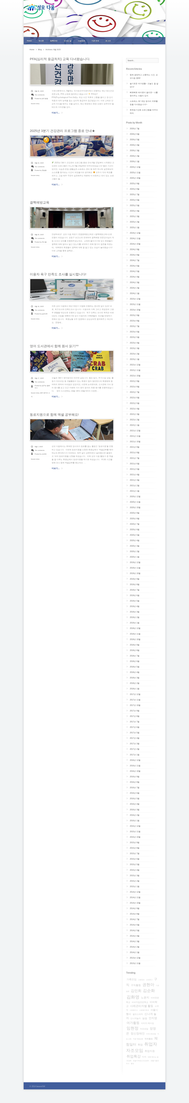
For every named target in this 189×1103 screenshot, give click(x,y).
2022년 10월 (135, 376)
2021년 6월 (134, 464)
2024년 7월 (134, 260)
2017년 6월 (134, 727)
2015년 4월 (134, 870)
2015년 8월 (134, 848)
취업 (140, 1044)
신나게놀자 (135, 1018)
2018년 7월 (134, 656)
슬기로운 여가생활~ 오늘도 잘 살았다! (144, 85)
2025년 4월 (134, 211)
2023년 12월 (135, 299)
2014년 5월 (134, 930)
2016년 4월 (134, 804)
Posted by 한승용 (41, 170)
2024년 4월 (134, 277)
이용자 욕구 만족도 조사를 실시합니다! (58, 274)
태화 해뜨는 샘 (153, 1057)
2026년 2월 (134, 156)
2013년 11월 (135, 963)
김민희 (136, 991)
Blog (40, 50)
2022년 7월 (134, 392)
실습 (144, 1018)
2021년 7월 (134, 458)
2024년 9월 (134, 249)
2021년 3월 (134, 480)
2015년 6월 (134, 859)
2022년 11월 (135, 370)
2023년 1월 (134, 359)
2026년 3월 (134, 150)
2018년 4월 (134, 672)
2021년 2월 (134, 485)
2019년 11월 (135, 568)
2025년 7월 (134, 194)
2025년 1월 (134, 227)
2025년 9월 (134, 183)
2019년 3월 (134, 612)
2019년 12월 (135, 562)
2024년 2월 (134, 288)
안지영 (153, 1018)
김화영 (133, 996)
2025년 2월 (134, 222)
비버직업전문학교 (140, 1002)
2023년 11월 (135, 304)
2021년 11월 (135, 436)
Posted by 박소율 (41, 242)
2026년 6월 (134, 134)
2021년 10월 (135, 441)
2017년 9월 (134, 711)
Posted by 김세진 (41, 454)
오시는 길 (67, 41)
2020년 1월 (134, 557)
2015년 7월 (134, 853)
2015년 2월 (134, 881)
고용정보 (141, 980)
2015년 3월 (134, 875)
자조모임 (144, 1029)
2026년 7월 (134, 128)
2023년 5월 (134, 337)
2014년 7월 (134, 919)
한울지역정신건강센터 (141, 1061)
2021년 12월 (135, 431)
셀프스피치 (138, 1014)
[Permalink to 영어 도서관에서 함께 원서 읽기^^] (72, 361)
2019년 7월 (134, 590)
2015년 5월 (134, 864)
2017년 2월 (134, 749)
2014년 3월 (134, 941)
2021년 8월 (134, 452)
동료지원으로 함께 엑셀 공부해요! (54, 414)
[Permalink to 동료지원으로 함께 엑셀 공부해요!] (72, 430)
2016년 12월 (135, 760)
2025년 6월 (134, 200)
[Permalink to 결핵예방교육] (72, 218)
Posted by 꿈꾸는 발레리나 (42, 387)
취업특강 (134, 1056)
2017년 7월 (134, 722)
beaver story (35, 103)
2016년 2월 (134, 815)
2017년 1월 (134, 755)
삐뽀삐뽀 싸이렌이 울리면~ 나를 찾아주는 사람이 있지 (144, 94)
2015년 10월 (135, 837)
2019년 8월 (134, 584)
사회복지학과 (144, 1010)
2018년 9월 (134, 645)
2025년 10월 (135, 178)
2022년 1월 (134, 425)
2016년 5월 (134, 798)
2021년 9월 (134, 447)
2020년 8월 (134, 518)
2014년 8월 (134, 914)
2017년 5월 (134, 733)
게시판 (41, 41)
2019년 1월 (134, 623)
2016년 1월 (134, 820)
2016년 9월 (134, 777)
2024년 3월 (134, 282)
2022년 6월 (134, 397)
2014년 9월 (134, 908)
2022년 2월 (134, 420)
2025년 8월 (134, 189)
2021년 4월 (134, 474)
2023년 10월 (135, 310)
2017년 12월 (135, 694)
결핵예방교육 (39, 202)
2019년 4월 (134, 606)
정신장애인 (138, 1033)
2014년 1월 (134, 952)
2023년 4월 (134, 343)
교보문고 (149, 980)
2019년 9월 (134, 579)
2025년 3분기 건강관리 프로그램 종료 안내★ (62, 131)
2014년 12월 (135, 892)
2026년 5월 (134, 139)
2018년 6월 (134, 661)
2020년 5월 (134, 535)
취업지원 (150, 1051)
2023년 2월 (134, 354)
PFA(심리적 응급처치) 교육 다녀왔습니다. (60, 59)
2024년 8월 (134, 255)
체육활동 (149, 1039)
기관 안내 (95, 41)
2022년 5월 (134, 403)
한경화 (129, 1061)
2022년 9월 (134, 381)
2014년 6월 (134, 925)
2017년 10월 (135, 705)
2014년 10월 (135, 903)
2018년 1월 (134, 689)
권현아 (148, 984)
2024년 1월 (134, 293)
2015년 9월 (134, 842)
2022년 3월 (134, 414)
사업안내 (81, 41)
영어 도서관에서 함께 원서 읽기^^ (54, 346)
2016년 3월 (134, 810)
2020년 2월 (134, 551)
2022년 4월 (134, 409)
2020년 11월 (135, 502)
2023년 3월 (134, 348)
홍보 (132, 1063)
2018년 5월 (134, 667)
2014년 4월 (134, 936)
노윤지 (145, 997)
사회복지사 (134, 1010)
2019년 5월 (134, 601)
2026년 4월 (134, 145)
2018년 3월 (134, 678)
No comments (39, 95)
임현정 (133, 1028)
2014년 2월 (134, 947)
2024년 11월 (135, 238)
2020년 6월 (134, 529)
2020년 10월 (135, 507)
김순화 (149, 990)
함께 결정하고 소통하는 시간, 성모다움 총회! (144, 76)
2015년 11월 (135, 831)
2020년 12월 (135, 496)
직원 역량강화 (138, 1039)
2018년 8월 (134, 650)
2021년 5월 (134, 469)
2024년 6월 (134, 266)
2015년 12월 (135, 826)
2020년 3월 (134, 546)
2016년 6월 (134, 793)
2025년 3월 (134, 216)
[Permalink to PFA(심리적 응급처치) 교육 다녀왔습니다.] (72, 74)
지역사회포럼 (151, 1034)
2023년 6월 (134, 332)
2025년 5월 (134, 205)
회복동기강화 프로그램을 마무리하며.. (144, 111)
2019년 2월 (134, 617)
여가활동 (133, 1023)
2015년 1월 (134, 886)
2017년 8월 (134, 716)
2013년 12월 (135, 958)
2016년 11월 (135, 766)
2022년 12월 (135, 365)
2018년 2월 (134, 683)
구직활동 (136, 985)
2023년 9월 (134, 315)
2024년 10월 (135, 244)
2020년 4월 (134, 540)
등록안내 (53, 41)
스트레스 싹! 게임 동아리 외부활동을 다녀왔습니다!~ (144, 103)
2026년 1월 (134, 161)
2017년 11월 (135, 700)
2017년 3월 (134, 743)
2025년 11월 (135, 172)
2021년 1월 (134, 491)
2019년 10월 (135, 573)
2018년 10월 (135, 639)
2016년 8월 (134, 782)
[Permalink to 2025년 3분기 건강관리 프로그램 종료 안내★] (72, 146)
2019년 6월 (134, 595)
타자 (144, 1057)
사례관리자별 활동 (141, 1006)
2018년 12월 (135, 628)
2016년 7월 (134, 787)
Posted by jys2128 (41, 314)
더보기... (56, 112)
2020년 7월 (134, 524)
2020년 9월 (134, 513)
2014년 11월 (135, 897)
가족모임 (132, 979)
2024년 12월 (135, 233)
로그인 (108, 41)
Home (29, 41)
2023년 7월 (134, 326)
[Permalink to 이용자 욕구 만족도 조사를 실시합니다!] (72, 289)
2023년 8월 (134, 321)
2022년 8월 (134, 387)
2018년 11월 (135, 634)
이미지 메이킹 (147, 1023)
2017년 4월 (134, 738)
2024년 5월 (134, 271)
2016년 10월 (135, 771)
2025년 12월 (135, 167)
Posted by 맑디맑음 (41, 98)
